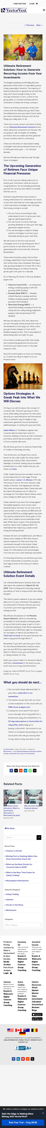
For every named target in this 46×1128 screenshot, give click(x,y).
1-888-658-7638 (19, 4)
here (15, 469)
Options (9, 899)
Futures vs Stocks (14, 851)
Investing (32, 751)
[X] (32, 1059)
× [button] (43, 1113)
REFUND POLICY (36, 1040)
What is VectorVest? (9, 951)
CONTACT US (23, 1042)
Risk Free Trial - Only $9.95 (23, 1122)
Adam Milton (9, 430)
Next (38, 25)
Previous (30, 25)
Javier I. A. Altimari (24, 480)
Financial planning (23, 751)
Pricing (7, 945)
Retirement (8, 751)
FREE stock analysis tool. (19, 707)
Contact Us (9, 947)
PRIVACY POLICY (24, 1040)
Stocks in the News (14, 905)
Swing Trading (12, 894)
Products (8, 942)
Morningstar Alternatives (17, 881)
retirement (13, 753)
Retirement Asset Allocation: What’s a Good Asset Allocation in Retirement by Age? (12, 810)
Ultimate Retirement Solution (22, 127)
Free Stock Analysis (8, 968)
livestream (18, 663)
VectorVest (10, 749)
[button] (5, 804)
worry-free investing (27, 753)
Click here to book (12, 635)
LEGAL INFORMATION (11, 1040)
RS (18, 753)
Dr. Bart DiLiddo (7, 957)
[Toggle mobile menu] (44, 10)
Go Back (11, 828)
